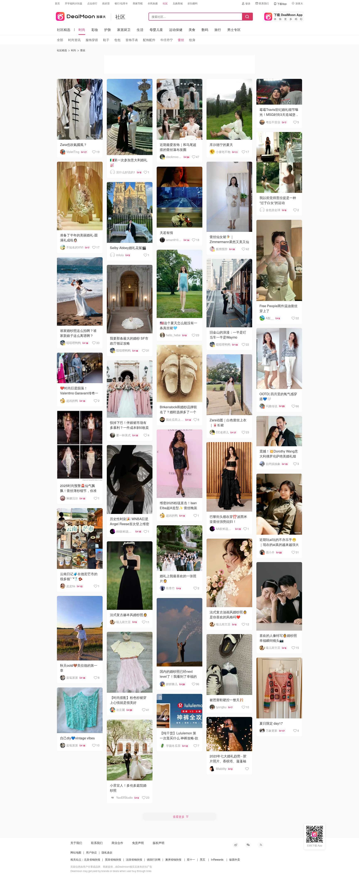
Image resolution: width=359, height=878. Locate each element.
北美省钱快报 (92, 859)
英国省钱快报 (113, 859)
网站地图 (75, 852)
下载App (282, 3)
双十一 (191, 859)
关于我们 (76, 843)
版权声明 (158, 843)
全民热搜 (153, 3)
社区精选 (63, 29)
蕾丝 (181, 40)
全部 (60, 40)
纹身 (192, 40)
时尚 (82, 29)
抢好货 (106, 3)
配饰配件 (149, 40)
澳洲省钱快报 (173, 859)
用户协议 (91, 852)
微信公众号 (248, 845)
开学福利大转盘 (73, 3)
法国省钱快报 (134, 859)
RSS (260, 845)
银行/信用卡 (121, 3)
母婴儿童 (156, 29)
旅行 (217, 29)
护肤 (107, 29)
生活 (140, 29)
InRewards (217, 859)
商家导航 (138, 3)
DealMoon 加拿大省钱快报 (80, 15)
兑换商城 (178, 3)
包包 (117, 40)
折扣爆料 (193, 3)
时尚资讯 (74, 40)
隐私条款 (107, 852)
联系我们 (264, 3)
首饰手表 (131, 40)
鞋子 (106, 40)
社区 (165, 3)
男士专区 (234, 29)
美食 (192, 29)
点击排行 (92, 3)
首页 (57, 3)
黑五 (202, 859)
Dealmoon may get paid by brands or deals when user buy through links (110, 871)
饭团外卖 (234, 859)
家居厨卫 (123, 29)
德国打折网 (153, 859)
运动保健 (175, 29)
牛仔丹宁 (166, 40)
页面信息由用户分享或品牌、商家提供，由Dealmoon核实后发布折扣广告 (111, 866)
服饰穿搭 (92, 40)
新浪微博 (235, 845)
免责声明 (138, 843)
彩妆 (94, 29)
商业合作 (117, 843)
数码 (205, 29)
